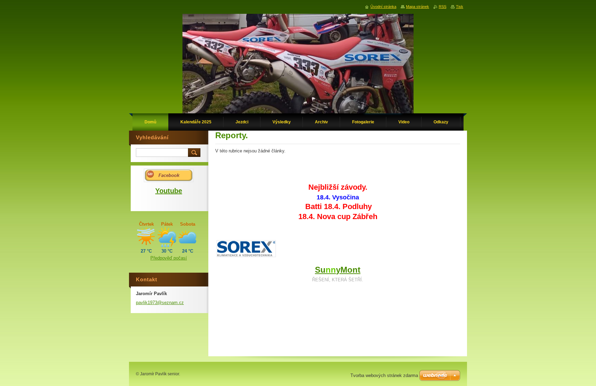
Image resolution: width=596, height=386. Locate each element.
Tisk (459, 6)
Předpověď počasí (168, 258)
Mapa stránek (417, 6)
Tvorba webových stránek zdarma (384, 375)
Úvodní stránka (383, 6)
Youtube (168, 191)
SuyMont (337, 269)
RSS (442, 6)
